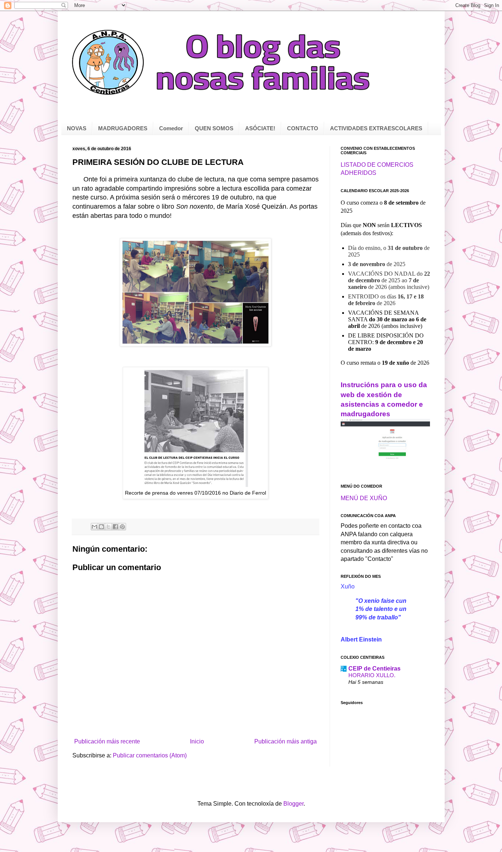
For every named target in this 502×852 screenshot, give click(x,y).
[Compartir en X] (108, 526)
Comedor (171, 128)
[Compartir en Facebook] (115, 526)
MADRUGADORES (122, 128)
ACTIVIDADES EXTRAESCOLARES (376, 128)
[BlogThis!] (101, 526)
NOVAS (76, 128)
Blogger (293, 803)
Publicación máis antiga (285, 741)
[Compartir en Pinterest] (122, 526)
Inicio (197, 741)
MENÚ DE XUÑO (364, 498)
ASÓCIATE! (260, 128)
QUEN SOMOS (214, 128)
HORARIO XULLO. (371, 675)
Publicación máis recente (107, 741)
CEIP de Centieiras (374, 668)
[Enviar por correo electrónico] (94, 526)
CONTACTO (302, 128)
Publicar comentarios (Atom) (150, 755)
